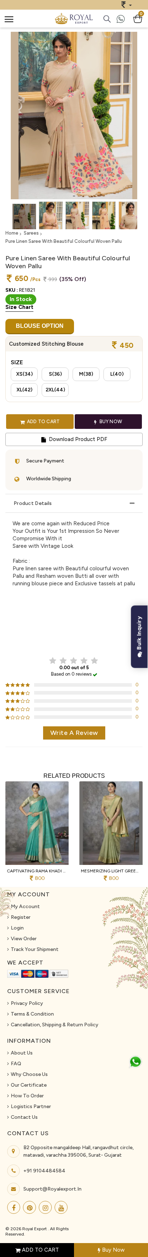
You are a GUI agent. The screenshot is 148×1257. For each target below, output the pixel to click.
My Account (25, 906)
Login (17, 928)
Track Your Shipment (35, 949)
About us (22, 1053)
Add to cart (43, 421)
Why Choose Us (29, 1074)
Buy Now (113, 1250)
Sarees (31, 233)
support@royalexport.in (52, 1189)
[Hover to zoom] (74, 115)
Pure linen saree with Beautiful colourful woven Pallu (63, 241)
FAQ (16, 1064)
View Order (24, 939)
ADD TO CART (39, 1250)
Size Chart (19, 307)
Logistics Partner (31, 1106)
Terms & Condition (32, 1014)
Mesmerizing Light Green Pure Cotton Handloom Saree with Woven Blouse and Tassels (111, 870)
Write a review (74, 733)
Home (11, 233)
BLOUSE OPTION (40, 326)
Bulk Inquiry (139, 634)
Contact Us (24, 1117)
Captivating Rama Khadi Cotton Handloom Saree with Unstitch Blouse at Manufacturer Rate (37, 870)
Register (21, 917)
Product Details (33, 503)
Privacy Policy (27, 1003)
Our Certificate (29, 1085)
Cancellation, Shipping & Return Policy (54, 1025)
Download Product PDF (77, 439)
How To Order (27, 1096)
